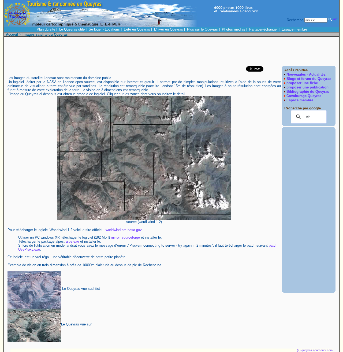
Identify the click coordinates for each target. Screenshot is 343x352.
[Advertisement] (237, 52)
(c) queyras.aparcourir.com (315, 350)
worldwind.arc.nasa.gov (124, 230)
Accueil (12, 34)
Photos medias (233, 29)
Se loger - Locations (104, 29)
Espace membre (294, 29)
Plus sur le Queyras (202, 29)
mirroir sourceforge (125, 237)
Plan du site (46, 29)
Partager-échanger (263, 29)
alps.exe (72, 241)
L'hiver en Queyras (168, 29)
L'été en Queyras (137, 29)
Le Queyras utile (72, 29)
